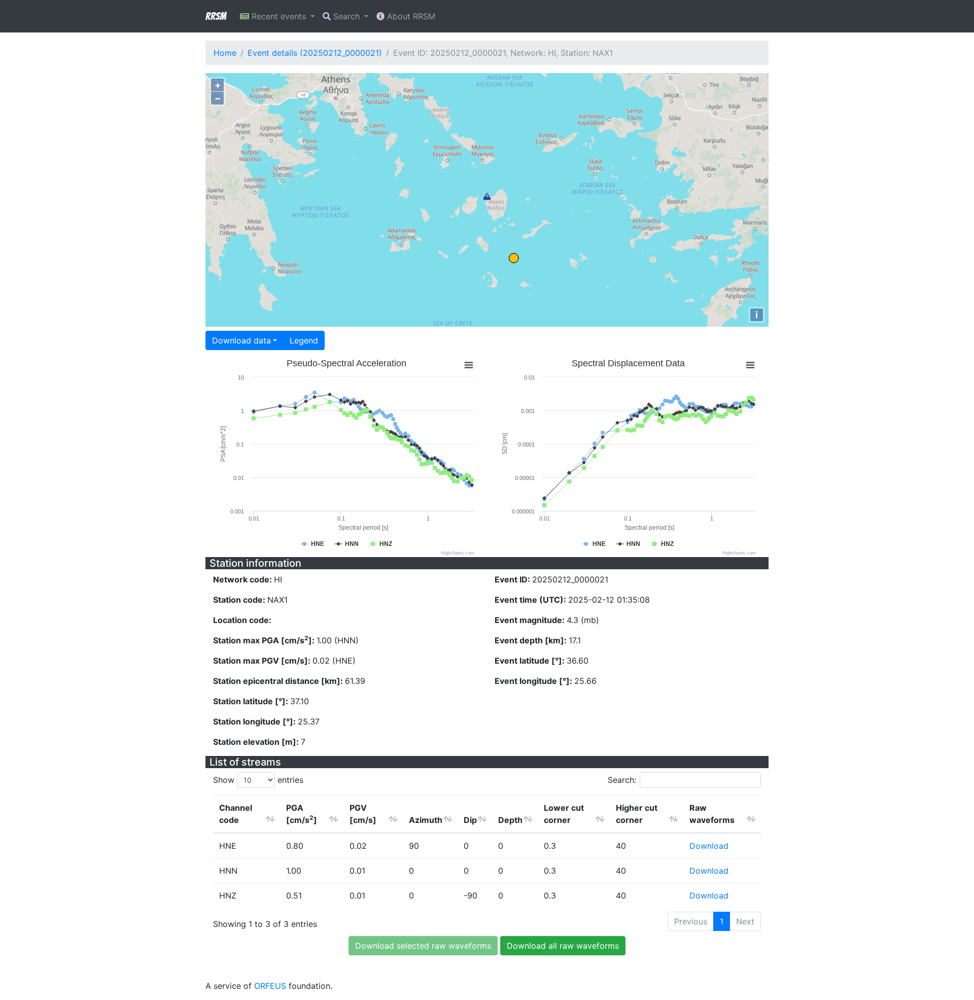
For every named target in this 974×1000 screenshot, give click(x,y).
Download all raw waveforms (563, 946)
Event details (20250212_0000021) (315, 53)
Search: (622, 780)
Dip (470, 820)
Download (708, 846)
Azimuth (425, 820)
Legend (304, 340)
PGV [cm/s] (363, 814)
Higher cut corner (636, 814)
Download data (241, 340)
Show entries (258, 780)
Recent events (278, 16)
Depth (510, 820)
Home (225, 53)
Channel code (235, 814)
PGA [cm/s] (301, 814)
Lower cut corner (564, 814)
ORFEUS (270, 986)
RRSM (215, 16)
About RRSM (410, 16)
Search (346, 16)
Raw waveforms (712, 814)
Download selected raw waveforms (423, 946)
